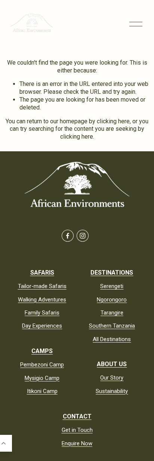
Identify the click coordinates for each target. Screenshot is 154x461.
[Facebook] (68, 236)
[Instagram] (83, 236)
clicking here (113, 121)
